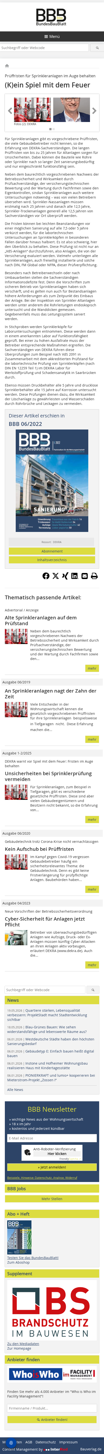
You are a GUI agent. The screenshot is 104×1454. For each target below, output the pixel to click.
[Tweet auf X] (55, 578)
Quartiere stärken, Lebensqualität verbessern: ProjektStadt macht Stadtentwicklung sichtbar (47, 1015)
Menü (54, 36)
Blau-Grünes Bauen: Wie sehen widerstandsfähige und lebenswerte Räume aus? (47, 1029)
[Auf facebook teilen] (46, 578)
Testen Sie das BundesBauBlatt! (33, 1257)
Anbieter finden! (53, 1419)
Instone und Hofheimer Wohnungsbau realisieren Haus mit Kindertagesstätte (47, 1065)
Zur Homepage (19, 1348)
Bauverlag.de (91, 1449)
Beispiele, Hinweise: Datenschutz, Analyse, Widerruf (42, 1178)
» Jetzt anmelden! (52, 1167)
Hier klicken (57, 1153)
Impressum (68, 1442)
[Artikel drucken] (94, 576)
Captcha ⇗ (70, 1158)
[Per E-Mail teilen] (84, 576)
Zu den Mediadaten (23, 1343)
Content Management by (23, 1449)
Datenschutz (46, 1442)
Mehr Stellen (52, 1198)
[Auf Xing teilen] (65, 578)
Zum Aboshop (18, 1262)
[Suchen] (97, 47)
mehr (92, 668)
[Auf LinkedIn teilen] (75, 578)
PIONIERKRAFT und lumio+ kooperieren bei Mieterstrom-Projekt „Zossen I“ (51, 1077)
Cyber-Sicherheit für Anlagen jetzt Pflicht (45, 922)
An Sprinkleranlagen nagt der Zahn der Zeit (51, 694)
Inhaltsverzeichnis (52, 560)
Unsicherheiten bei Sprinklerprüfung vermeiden (48, 776)
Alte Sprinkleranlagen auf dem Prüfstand (41, 620)
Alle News (15, 1089)
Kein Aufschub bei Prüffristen (39, 849)
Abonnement (52, 551)
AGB (28, 1442)
